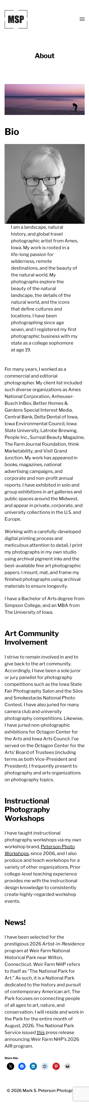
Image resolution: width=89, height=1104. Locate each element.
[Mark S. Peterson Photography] (35, 19)
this (41, 1032)
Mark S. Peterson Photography (52, 1090)
